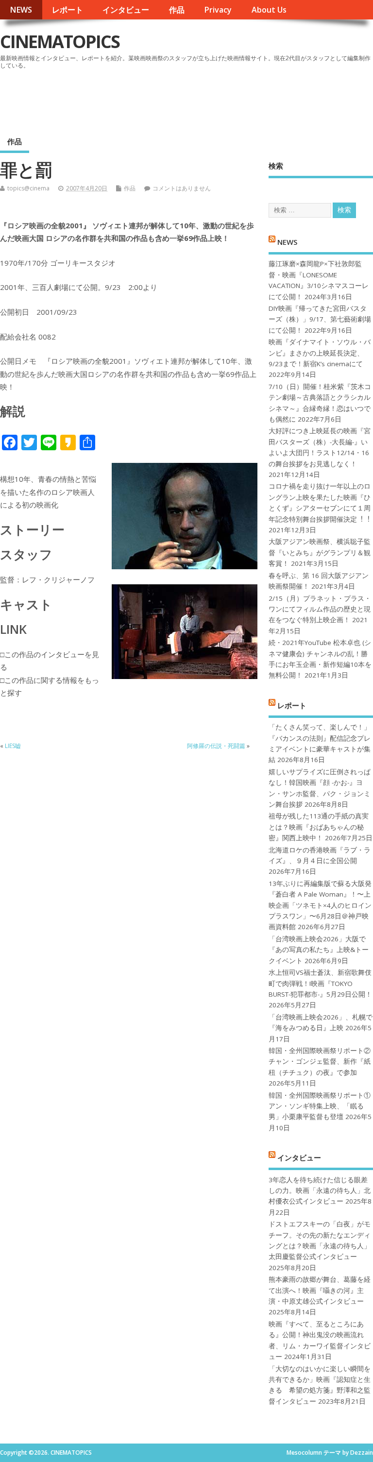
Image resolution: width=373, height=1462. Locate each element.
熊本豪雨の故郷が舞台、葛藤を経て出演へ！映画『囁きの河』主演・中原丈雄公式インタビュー (320, 1290)
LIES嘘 (13, 746)
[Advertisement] (188, 99)
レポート (67, 9)
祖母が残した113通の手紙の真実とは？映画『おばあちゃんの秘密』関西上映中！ (319, 827)
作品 (177, 9)
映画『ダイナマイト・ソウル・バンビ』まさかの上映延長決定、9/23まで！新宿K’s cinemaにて (320, 353)
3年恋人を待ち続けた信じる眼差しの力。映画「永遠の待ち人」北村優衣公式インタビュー (320, 1190)
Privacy (218, 9)
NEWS (21, 9)
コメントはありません (182, 188)
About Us (269, 9)
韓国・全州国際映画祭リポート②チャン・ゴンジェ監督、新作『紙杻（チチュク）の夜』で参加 (320, 1061)
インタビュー (125, 9)
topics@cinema (28, 188)
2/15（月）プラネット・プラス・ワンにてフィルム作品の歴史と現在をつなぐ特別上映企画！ (320, 609)
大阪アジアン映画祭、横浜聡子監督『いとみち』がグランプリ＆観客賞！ (320, 552)
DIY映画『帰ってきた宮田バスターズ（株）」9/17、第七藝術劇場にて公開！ (320, 319)
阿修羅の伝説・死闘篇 (216, 746)
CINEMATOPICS (59, 41)
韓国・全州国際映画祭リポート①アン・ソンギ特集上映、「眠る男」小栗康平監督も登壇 (320, 1106)
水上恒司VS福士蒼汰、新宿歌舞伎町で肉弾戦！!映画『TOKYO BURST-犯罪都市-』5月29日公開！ (320, 983)
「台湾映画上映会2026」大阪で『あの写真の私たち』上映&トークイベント (319, 950)
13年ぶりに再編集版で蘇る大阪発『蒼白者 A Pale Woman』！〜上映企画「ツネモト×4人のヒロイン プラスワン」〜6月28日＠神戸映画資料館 (320, 905)
